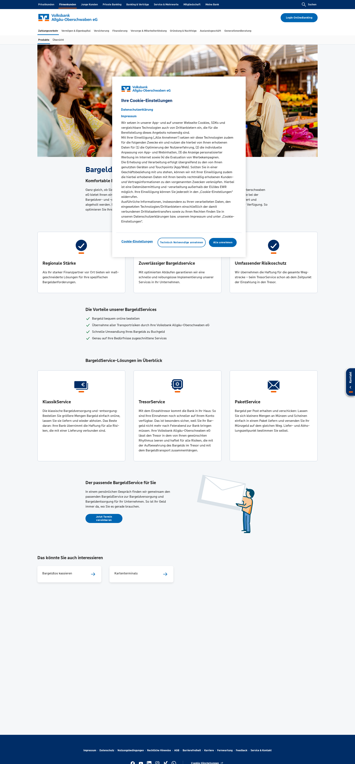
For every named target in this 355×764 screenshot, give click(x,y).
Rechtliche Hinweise (159, 750)
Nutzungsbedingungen (131, 750)
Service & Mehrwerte (166, 4)
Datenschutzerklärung (137, 109)
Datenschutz (106, 750)
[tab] (48, 31)
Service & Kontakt (261, 750)
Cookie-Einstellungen (137, 241)
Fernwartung (225, 750)
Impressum (89, 750)
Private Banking (112, 4)
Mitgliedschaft (192, 4)
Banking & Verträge (137, 4)
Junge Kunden (89, 4)
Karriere (209, 750)
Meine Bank (212, 4)
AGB (176, 750)
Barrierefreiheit (192, 750)
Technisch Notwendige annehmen (181, 242)
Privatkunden (46, 4)
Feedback (241, 750)
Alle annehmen (222, 242)
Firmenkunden (67, 4)
